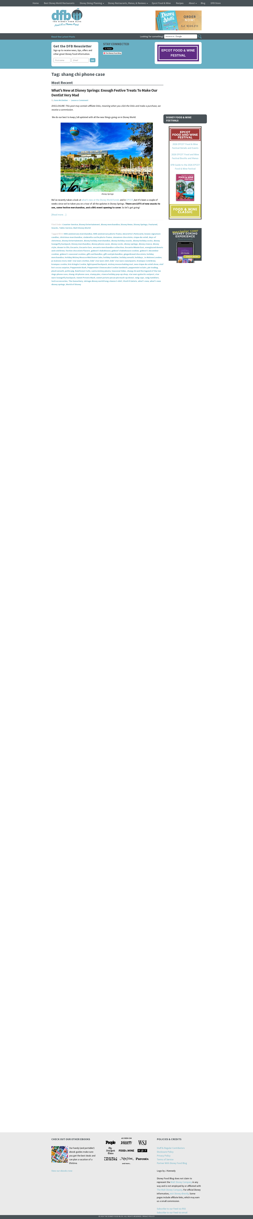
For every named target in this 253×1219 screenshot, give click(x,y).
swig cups (139, 277)
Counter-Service (70, 224)
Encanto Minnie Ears (134, 247)
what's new (143, 281)
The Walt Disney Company (169, 1189)
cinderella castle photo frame (97, 237)
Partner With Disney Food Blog (172, 1163)
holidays (139, 257)
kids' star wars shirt (99, 260)
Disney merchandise (81, 244)
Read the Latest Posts (63, 36)
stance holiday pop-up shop (114, 274)
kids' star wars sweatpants (123, 260)
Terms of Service (165, 1159)
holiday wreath (127, 257)
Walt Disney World (82, 227)
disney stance (145, 244)
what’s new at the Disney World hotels (100, 199)
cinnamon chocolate (123, 237)
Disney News (127, 224)
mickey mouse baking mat (120, 264)
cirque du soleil (140, 237)
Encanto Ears (85, 247)
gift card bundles (95, 254)
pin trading (152, 267)
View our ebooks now (61, 1170)
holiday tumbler (111, 257)
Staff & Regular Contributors (171, 1147)
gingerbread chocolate (135, 254)
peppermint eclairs (137, 267)
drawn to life (63, 247)
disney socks (117, 244)
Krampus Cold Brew (146, 260)
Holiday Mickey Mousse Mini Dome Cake (83, 257)
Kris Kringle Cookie (77, 264)
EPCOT (129, 199)
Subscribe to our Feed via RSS (171, 1208)
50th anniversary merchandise (78, 233)
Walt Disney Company (181, 1182)
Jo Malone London (153, 257)
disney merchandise (110, 224)
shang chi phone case (79, 274)
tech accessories (59, 281)
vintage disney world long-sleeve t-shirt (103, 281)
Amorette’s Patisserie (133, 233)
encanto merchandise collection (108, 247)
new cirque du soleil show (146, 264)
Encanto (74, 247)
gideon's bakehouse (101, 250)
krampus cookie (59, 264)
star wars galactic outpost (141, 274)
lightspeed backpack (97, 264)
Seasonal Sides (119, 271)
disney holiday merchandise (97, 240)
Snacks (54, 227)
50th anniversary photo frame (107, 233)
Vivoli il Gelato (130, 281)
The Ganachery (76, 281)
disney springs (131, 244)
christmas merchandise (71, 237)
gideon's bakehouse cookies (125, 250)
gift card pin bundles (113, 254)
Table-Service (65, 227)
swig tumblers (152, 277)
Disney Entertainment (89, 224)
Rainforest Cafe (82, 271)
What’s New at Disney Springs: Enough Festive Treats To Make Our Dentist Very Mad (104, 92)
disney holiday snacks (121, 240)
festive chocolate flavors (78, 250)
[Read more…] (58, 214)
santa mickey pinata (101, 271)
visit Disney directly (179, 1193)
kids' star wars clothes (78, 260)
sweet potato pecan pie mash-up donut (115, 277)
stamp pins (95, 274)
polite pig (69, 271)
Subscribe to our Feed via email (172, 1212)
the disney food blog (61, 9)
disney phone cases (100, 244)
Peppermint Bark (78, 267)
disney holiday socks (143, 240)
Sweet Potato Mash (85, 277)
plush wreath (57, 271)
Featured (153, 224)
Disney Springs (141, 224)
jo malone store (59, 260)
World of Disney (73, 284)
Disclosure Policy (165, 1151)
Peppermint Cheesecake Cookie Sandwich (107, 267)
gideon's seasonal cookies (73, 254)
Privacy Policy (163, 1155)
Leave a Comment (79, 100)
